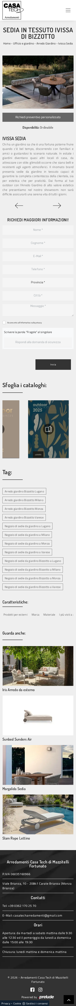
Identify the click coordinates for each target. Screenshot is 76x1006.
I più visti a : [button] (66, 614)
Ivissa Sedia (65, 43)
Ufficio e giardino (23, 43)
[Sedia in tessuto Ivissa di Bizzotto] (38, 82)
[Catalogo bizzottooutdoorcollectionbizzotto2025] (48, 429)
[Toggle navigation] (68, 10)
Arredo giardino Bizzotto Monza (24, 509)
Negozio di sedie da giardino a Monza (27, 543)
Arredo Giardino (46, 43)
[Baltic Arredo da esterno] (19, 206)
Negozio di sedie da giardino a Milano (27, 535)
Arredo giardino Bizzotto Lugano (24, 491)
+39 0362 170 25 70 (22, 905)
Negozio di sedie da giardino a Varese (27, 552)
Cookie (17, 1003)
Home (7, 43)
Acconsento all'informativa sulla (24, 322)
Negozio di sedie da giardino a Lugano (27, 526)
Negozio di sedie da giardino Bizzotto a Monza (32, 578)
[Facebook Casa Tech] (34, 989)
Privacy (5, 1003)
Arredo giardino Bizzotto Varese (24, 517)
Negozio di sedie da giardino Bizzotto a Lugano (33, 561)
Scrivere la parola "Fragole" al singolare (28, 332)
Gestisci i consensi (37, 1003)
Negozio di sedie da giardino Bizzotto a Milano (33, 569)
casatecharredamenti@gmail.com (37, 915)
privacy (38, 322)
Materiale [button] (49, 614)
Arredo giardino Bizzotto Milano (24, 500)
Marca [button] (35, 614)
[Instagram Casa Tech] (42, 989)
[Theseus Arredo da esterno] (57, 206)
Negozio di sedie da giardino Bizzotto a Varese (33, 587)
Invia (53, 364)
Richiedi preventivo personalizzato (38, 117)
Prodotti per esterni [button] (15, 614)
